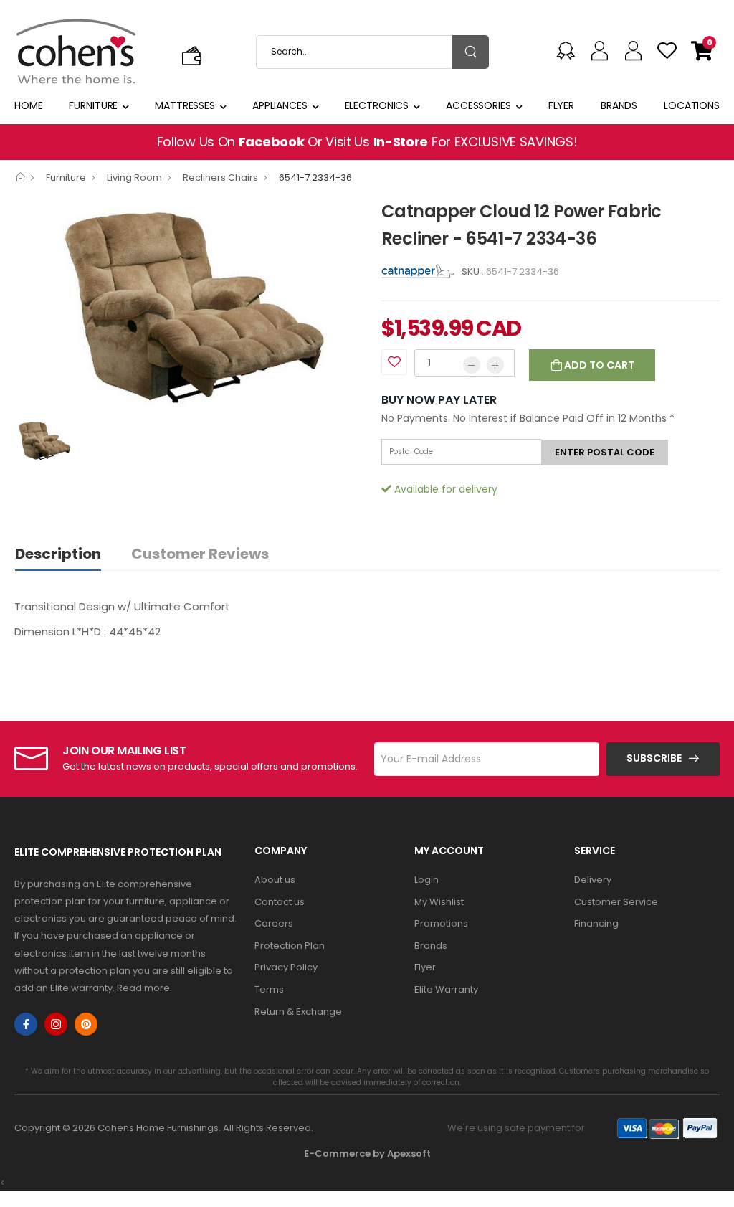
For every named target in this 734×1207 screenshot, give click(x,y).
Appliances (280, 105)
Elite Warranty (446, 989)
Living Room (134, 177)
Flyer (561, 105)
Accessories (478, 105)
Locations (692, 105)
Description (58, 554)
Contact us (279, 902)
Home (28, 105)
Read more (143, 988)
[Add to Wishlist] (394, 362)
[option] (187, 304)
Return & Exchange (298, 1011)
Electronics (377, 105)
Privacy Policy (286, 967)
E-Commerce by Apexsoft (367, 1153)
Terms (269, 989)
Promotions (441, 923)
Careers (273, 923)
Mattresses (185, 105)
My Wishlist (439, 902)
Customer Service (616, 902)
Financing (596, 923)
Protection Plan (289, 945)
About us (274, 879)
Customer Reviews (200, 554)
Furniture (93, 105)
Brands (619, 105)
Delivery (592, 879)
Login (426, 879)
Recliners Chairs (220, 177)
